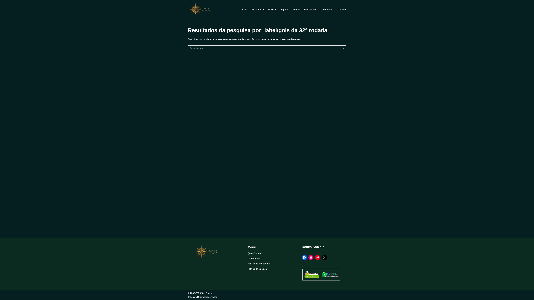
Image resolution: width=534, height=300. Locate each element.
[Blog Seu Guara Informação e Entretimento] (202, 9)
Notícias (272, 9)
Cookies (296, 9)
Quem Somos (257, 9)
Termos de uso (327, 9)
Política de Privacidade (259, 263)
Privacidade (310, 9)
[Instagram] (310, 257)
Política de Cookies (257, 269)
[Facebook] (304, 257)
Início (244, 9)
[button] (287, 9)
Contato (342, 9)
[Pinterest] (317, 257)
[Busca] (343, 48)
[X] (324, 257)
